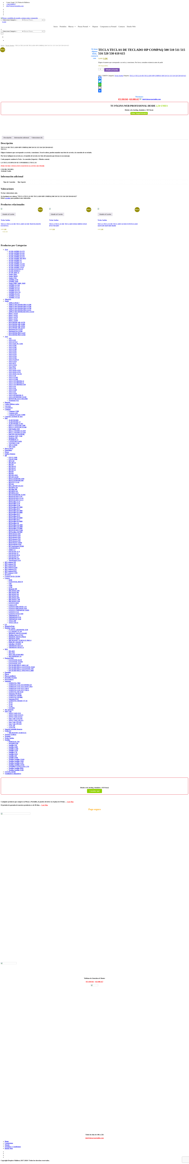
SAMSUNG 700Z (14, 683)
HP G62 (11, 484)
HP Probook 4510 (14, 535)
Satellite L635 (13, 754)
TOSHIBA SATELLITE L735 (19, 766)
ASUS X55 (12, 392)
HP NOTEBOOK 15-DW (17, 495)
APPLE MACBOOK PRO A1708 (20, 308)
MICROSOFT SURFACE (17, 733)
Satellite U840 (13, 757)
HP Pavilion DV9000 (15, 521)
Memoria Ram (9, 626)
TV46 (11, 706)
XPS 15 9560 (13, 445)
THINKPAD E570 (15, 617)
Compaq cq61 (13, 413)
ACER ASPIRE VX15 (16, 267)
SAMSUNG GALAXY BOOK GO (20, 685)
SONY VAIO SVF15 (15, 717)
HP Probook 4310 (14, 534)
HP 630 (11, 471)
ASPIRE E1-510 (14, 285)
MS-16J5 (12, 651)
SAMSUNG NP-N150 (16, 692)
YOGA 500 (12, 621)
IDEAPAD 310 (14, 594)
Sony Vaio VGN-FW (15, 718)
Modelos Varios (10, 628)
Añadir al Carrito (112, 70)
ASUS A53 (12, 340)
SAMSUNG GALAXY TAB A (19, 690)
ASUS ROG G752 (15, 372)
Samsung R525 (14, 699)
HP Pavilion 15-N (14, 502)
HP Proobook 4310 (15, 544)
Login (4, 22)
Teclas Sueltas (10, 45)
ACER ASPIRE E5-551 (17, 255)
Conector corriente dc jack (14, 416)
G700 (10, 587)
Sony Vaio (8, 711)
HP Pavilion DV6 (14, 516)
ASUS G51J (13, 361)
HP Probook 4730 (14, 541)
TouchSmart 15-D (15, 560)
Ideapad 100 (13, 589)
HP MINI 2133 (14, 493)
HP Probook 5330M (15, 543)
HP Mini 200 (13, 489)
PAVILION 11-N (14, 551)
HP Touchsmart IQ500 (16, 546)
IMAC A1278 (13, 317)
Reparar (95, 27)
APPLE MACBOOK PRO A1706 (20, 306)
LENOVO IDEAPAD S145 (18, 608)
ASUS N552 (13, 365)
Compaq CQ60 (14, 411)
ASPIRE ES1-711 (14, 292)
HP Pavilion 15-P (14, 503)
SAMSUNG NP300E (16, 697)
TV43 (11, 704)
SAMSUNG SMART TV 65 (18, 701)
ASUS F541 (13, 351)
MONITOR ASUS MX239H (18, 399)
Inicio (56, 27)
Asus (6, 336)
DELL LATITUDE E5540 (17, 427)
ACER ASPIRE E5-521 (17, 253)
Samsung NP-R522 (15, 694)
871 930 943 (123, 99)
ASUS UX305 (13, 377)
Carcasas (8, 406)
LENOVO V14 (14, 612)
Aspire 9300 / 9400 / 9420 (17, 283)
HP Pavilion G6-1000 (16, 525)
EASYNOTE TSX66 (16, 662)
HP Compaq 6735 (11, 569)
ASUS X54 (12, 388)
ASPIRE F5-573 (14, 294)
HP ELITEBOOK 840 (16, 480)
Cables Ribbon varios (12, 404)
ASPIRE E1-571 (14, 287)
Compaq (8, 409)
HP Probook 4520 (14, 537)
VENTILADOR (10, 772)
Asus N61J (12, 367)
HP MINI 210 (13, 491)
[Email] (143, 87)
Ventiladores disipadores (13, 773)
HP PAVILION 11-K (15, 496)
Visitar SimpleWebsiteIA (139, 113)
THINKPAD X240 (15, 619)
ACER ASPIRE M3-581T (17, 258)
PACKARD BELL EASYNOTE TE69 (22, 667)
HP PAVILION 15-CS (16, 500)
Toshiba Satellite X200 (16, 770)
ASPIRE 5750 (13, 280)
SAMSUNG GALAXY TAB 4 (19, 688)
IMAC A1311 (13, 319)
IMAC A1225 (13, 315)
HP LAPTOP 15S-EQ (16, 486)
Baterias (7, 402)
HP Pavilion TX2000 (15, 528)
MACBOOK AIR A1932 (17, 326)
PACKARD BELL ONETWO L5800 (21, 670)
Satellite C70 (13, 752)
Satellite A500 (13, 747)
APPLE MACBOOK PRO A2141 (20, 310)
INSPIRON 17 (13, 439)
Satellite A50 (13, 745)
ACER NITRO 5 (14, 271)
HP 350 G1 (12, 470)
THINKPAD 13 (14, 615)
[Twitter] (143, 81)
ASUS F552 (13, 352)
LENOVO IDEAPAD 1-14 (17, 606)
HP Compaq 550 (10, 564)
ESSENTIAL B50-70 (16, 582)
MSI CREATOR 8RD (16, 654)
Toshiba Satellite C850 (16, 761)
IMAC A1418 (13, 320)
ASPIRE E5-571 (14, 290)
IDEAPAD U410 (14, 601)
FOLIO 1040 (13, 459)
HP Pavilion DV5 (14, 514)
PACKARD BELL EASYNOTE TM (21, 669)
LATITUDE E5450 (15, 441)
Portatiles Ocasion (11, 678)
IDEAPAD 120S (14, 590)
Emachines (8, 450)
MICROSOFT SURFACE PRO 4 (20, 640)
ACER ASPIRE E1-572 (17, 251)
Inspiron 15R (13, 438)
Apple (7, 301)
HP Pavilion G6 (14, 523)
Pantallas (8, 672)
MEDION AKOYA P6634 (17, 637)
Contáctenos (9, 1143)
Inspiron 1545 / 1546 (15, 436)
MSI (6, 649)
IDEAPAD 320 (14, 596)
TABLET (8, 731)
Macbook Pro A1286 (15, 331)
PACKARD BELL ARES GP (18, 665)
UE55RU (12, 708)
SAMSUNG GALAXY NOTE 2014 (20, 686)
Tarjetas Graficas (10, 734)
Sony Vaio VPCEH (15, 724)
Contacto (121, 27)
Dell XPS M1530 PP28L (17, 434)
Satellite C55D (13, 749)
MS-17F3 (12, 653)
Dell (6, 418)
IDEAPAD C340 (14, 599)
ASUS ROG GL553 (15, 374)
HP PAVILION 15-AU (16, 498)
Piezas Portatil (83, 27)
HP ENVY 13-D (14, 482)
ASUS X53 (12, 386)
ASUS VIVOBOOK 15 (16, 383)
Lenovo (7, 578)
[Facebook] (143, 78)
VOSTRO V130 (14, 443)
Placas (7, 674)
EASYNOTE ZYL (15, 663)
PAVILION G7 (14, 557)
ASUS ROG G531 (15, 370)
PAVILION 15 (13, 553)
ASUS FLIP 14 (14, 360)
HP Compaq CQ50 (11, 573)
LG (6, 624)
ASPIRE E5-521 (14, 288)
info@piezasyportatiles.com (15, 6)
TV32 (11, 702)
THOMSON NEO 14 (16, 646)
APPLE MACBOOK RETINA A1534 (21, 312)
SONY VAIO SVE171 (16, 715)
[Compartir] (143, 90)
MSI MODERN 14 (15, 656)
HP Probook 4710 (14, 539)
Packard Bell (9, 658)
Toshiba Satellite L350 (16, 763)
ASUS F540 (13, 349)
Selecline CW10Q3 (15, 644)
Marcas (71, 27)
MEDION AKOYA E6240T (18, 633)
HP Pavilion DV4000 (15, 512)
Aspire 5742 (13, 278)
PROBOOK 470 (14, 558)
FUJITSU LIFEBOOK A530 (18, 630)
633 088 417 (134, 99)
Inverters (8, 574)
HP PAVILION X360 (16, 530)
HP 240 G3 (12, 463)
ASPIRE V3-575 (14, 296)
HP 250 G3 (12, 466)
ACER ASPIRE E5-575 (17, 256)
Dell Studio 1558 (14, 429)
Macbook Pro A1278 (15, 329)
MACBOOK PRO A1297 (17, 333)
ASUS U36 (12, 376)
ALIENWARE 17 (15, 422)
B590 (10, 580)
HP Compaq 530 (10, 562)
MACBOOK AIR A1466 (17, 324)
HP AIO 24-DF (14, 477)
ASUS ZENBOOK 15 (16, 395)
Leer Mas (70, 802)
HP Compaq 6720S (11, 567)
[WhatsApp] (143, 84)
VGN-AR (12, 725)
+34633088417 (11, 4)
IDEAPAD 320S (14, 598)
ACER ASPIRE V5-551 (17, 264)
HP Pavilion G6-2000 (16, 527)
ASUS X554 (13, 393)
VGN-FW (12, 727)
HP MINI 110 (13, 487)
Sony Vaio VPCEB (15, 722)
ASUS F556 (13, 358)
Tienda (7, 1145)
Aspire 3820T (13, 276)
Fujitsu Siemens (10, 454)
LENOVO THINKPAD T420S (19, 610)
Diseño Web (131, 27)
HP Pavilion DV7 (14, 519)
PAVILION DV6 (14, 555)
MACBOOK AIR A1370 (17, 322)
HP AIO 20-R (13, 475)
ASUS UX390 (13, 379)
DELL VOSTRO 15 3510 (17, 431)
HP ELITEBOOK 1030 (16, 479)
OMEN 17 (12, 550)
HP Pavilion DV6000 (15, 518)
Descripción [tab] (7, 137)
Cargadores (9, 407)
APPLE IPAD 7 (14, 303)
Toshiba (7, 740)
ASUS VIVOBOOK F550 (17, 384)
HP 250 (11, 464)
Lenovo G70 (13, 605)
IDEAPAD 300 (14, 592)
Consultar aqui (94, 791)
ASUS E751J (13, 342)
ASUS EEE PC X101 (16, 344)
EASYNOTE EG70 (15, 660)
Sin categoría (9, 709)
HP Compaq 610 (10, 566)
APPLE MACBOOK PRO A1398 (20, 304)
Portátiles (63, 27)
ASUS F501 (13, 345)
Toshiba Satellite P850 (16, 768)
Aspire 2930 (13, 274)
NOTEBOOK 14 (14, 548)
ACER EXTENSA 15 (16, 269)
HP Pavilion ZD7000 (15, 532)
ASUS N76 (12, 368)
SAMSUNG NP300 (15, 695)
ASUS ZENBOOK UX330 (17, 397)
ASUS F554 (13, 356)
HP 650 (11, 473)
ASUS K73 (12, 363)
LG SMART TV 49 (15, 631)
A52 (10, 338)
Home (7, 1141)
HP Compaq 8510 (11, 571)
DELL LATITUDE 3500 (17, 425)
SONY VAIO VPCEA (16, 720)
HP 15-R (11, 461)
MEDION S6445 (14, 638)
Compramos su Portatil (108, 27)
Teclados (8, 736)
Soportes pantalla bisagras (13, 729)
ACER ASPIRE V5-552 (17, 265)
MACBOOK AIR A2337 (17, 328)
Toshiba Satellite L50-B (16, 765)
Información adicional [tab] (21, 137)
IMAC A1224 (13, 313)
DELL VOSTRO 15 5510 (17, 432)
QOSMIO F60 (13, 743)
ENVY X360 (13, 457)
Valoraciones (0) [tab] (37, 137)
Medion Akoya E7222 (16, 635)
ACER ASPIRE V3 (15, 262)
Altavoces (8, 299)
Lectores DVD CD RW (12, 576)
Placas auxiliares (10, 676)
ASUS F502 (13, 347)
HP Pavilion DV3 (14, 509)
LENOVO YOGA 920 (16, 614)
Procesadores (9, 679)
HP (6, 455)
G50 (10, 583)
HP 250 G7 (12, 468)
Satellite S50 (13, 756)
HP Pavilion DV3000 (15, 511)
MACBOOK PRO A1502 (17, 335)
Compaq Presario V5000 (17, 415)
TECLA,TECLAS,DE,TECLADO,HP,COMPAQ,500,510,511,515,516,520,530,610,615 (158, 75)
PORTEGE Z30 (14, 741)
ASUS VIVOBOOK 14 (16, 381)
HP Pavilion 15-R (14, 505)
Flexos (7, 452)
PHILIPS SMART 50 (16, 642)
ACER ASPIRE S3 (15, 260)
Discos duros (9, 448)
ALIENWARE (14, 420)
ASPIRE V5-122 (14, 297)
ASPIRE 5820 (13, 281)
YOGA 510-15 (13, 622)
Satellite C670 (13, 750)
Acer (6, 249)
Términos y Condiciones (13, 1147)
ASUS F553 (13, 354)
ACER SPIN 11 (14, 272)
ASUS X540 (13, 390)
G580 (10, 585)
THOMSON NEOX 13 (16, 647)
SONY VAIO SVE (15, 713)
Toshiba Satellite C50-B (16, 759)
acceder (7, 198)
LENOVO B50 (14, 603)
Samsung (8, 681)
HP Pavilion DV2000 (15, 507)
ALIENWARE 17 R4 (16, 423)
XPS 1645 (12, 447)
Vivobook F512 (14, 400)
